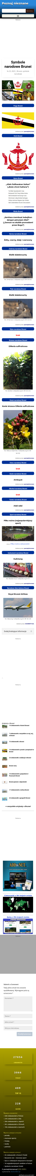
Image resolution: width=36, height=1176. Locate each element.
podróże (7, 1147)
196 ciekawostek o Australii (15, 1127)
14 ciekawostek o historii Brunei (19, 725)
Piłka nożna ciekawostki (20, 544)
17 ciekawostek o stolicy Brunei (19, 790)
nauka (7, 1144)
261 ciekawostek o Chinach (14, 1124)
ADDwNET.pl (15, 1172)
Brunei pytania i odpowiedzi (18, 782)
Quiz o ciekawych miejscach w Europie (18, 1161)
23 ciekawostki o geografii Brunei (19, 798)
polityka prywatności (26, 1175)
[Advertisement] (18, 39)
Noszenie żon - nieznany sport (16, 1158)
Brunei (19, 71)
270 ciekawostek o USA (13, 1119)
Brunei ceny (13, 766)
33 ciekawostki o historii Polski (16, 1155)
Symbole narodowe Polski (14, 1166)
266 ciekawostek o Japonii (14, 1121)
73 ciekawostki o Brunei (16, 741)
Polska (7, 1141)
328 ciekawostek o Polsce (14, 1116)
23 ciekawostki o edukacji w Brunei (20, 758)
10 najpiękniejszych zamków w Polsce (18, 1163)
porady (7, 1135)
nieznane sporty (10, 1138)
